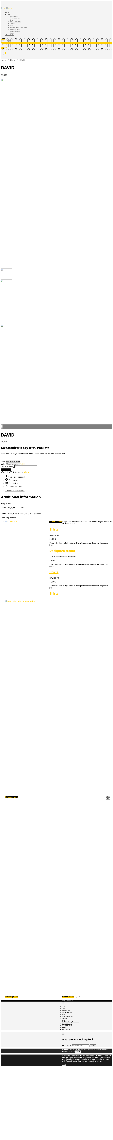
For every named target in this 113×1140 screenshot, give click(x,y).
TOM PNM (108, 798)
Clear (22, 464)
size (3, 461)
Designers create (15, 18)
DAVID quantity (7, 467)
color (3, 464)
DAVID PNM (54, 535)
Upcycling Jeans (15, 31)
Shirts (11, 25)
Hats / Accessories (15, 22)
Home (7, 12)
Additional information (14, 490)
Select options (55, 522)
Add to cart (6, 469)
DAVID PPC (54, 578)
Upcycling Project (15, 29)
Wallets (12, 33)
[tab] (58, 490)
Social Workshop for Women (18, 27)
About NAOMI (9, 35)
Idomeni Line (14, 16)
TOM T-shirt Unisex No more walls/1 (63, 557)
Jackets (12, 23)
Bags (11, 20)
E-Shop (7, 14)
